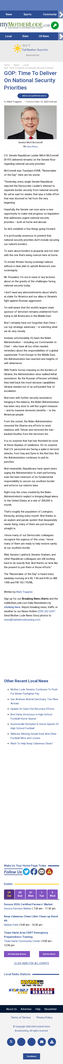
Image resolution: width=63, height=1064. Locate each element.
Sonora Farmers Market (17, 908)
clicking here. (12, 607)
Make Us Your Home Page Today (25, 865)
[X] (11, 1042)
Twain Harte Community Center (22, 941)
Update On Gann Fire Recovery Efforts (32, 708)
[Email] (42, 1042)
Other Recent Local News (26, 681)
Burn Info (43, 49)
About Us (11, 1009)
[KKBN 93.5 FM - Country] (42, 990)
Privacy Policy (44, 1017)
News (9, 14)
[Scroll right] (60, 14)
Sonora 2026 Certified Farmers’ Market (28, 904)
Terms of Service (21, 1017)
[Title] (52, 1042)
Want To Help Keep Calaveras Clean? (31, 743)
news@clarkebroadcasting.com (22, 619)
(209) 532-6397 (46, 611)
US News (44, 36)
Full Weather (29, 49)
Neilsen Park (11, 924)
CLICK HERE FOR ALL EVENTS (31, 963)
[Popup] (55, 25)
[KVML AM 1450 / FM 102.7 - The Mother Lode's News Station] (32, 982)
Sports (27, 14)
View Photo (32, 146)
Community (50, 14)
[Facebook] (21, 1042)
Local (8, 36)
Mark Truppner (24, 591)
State (25, 36)
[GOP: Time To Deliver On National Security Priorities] (30, 138)
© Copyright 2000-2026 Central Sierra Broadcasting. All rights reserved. (31, 1028)
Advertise (26, 1009)
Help (38, 1009)
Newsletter (50, 1009)
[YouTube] (31, 1042)
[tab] (9, 894)
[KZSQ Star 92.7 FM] (17, 990)
